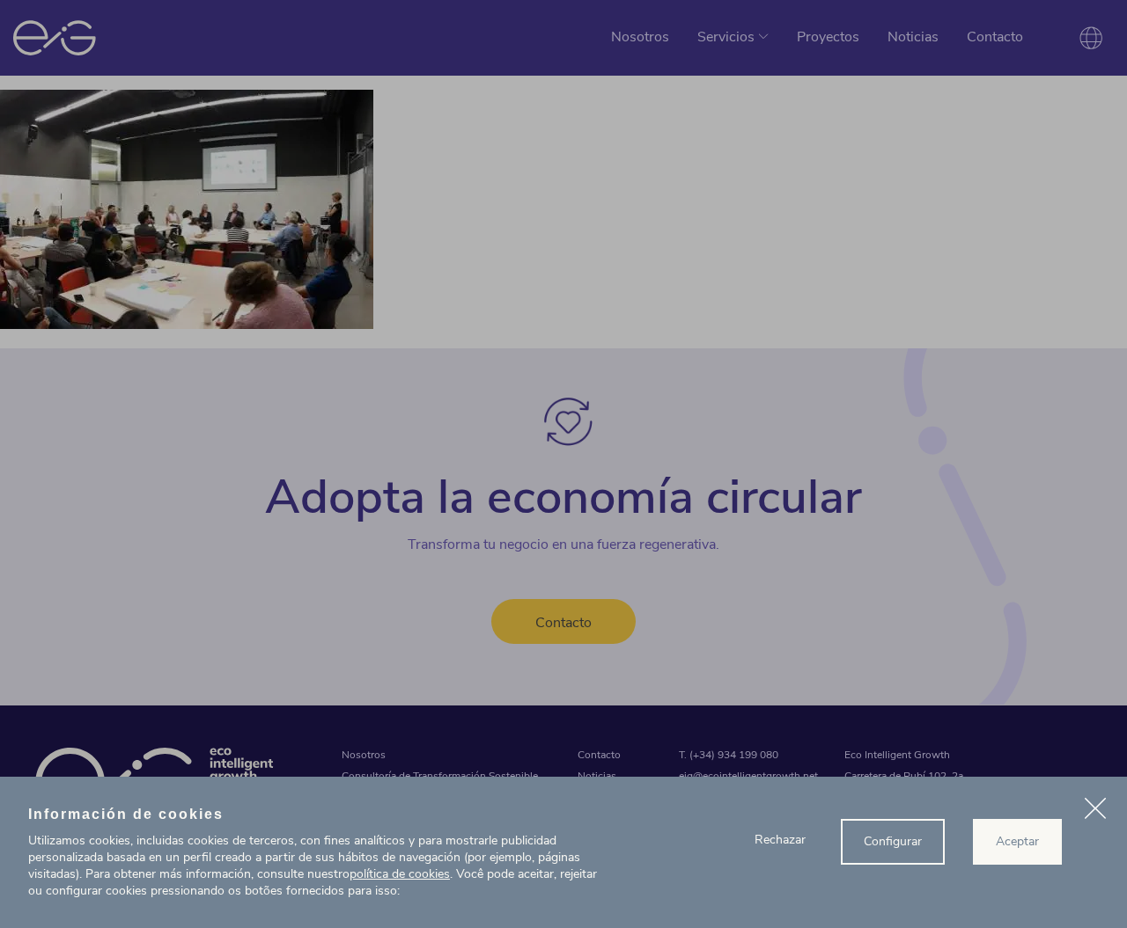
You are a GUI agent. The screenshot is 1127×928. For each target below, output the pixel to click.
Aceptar (1017, 841)
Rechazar (780, 839)
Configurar (893, 841)
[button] (1095, 811)
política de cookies (400, 874)
